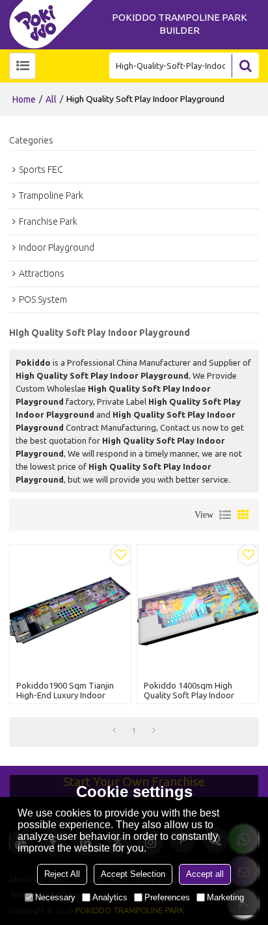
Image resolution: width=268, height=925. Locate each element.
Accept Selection (133, 874)
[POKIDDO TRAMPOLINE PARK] (54, 24)
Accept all (205, 874)
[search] (245, 65)
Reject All (62, 874)
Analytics (109, 897)
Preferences (167, 897)
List (225, 515)
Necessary (55, 897)
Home (24, 99)
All (51, 99)
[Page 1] (114, 730)
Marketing (225, 897)
